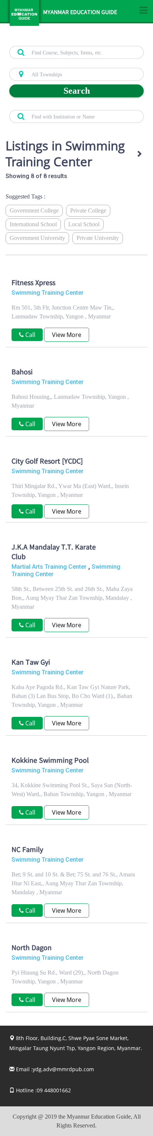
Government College (34, 210)
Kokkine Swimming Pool (50, 761)
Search (77, 91)
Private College (88, 210)
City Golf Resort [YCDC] (47, 462)
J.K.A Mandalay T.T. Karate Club (54, 552)
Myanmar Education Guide (80, 13)
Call (29, 511)
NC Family (27, 850)
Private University (97, 238)
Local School (84, 224)
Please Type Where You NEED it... (45, 63)
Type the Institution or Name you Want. (50, 105)
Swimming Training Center (48, 292)
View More (66, 335)
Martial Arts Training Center (49, 566)
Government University (37, 238)
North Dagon (32, 948)
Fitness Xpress (33, 283)
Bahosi (22, 373)
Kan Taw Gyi (31, 663)
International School (33, 224)
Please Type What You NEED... (41, 41)
